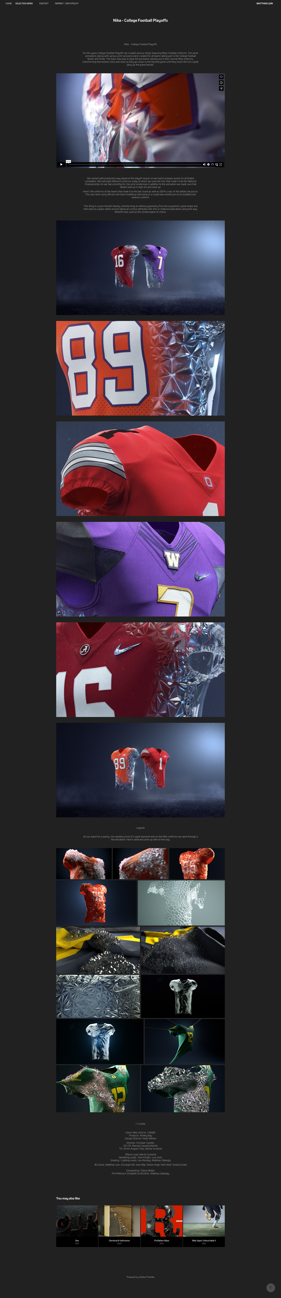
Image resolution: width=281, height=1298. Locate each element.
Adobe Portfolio (146, 1277)
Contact (44, 3)
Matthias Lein (265, 3)
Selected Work (24, 3)
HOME (9, 3)
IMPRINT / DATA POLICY (66, 3)
